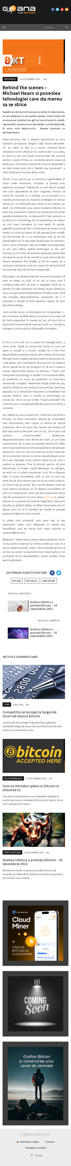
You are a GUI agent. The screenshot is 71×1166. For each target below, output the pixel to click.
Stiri (6, 704)
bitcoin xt (31, 580)
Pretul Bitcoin (12, 852)
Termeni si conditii (35, 1147)
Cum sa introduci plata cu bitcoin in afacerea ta (31, 788)
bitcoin (48, 497)
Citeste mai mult (34, 607)
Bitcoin (17, 580)
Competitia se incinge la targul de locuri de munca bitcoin (30, 714)
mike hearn (49, 580)
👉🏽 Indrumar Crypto (27, 1141)
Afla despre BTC (13, 778)
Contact (50, 1141)
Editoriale (10, 79)
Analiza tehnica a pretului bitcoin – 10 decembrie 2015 (33, 862)
